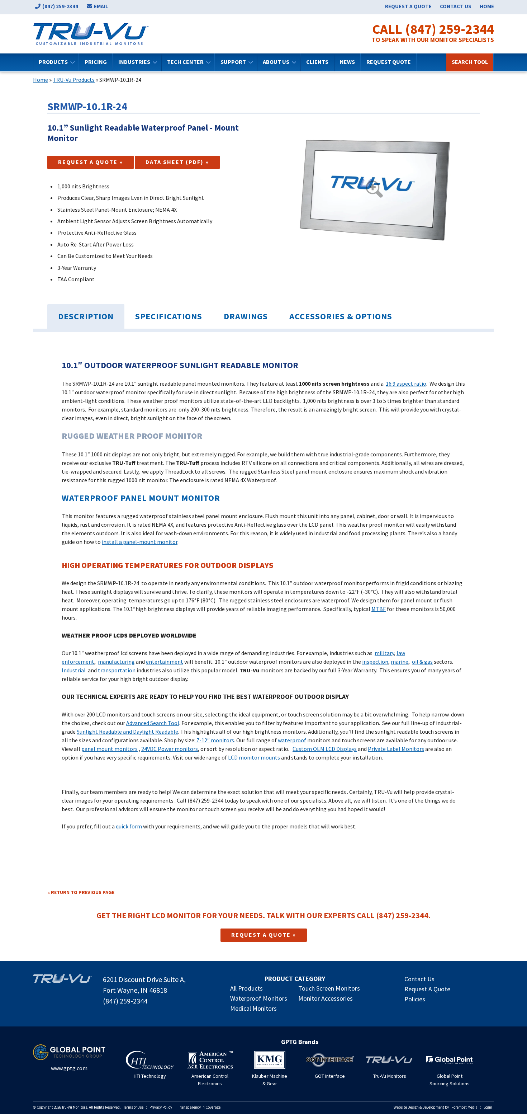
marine (399, 661)
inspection (375, 661)
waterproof (292, 740)
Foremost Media (464, 1107)
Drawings (246, 316)
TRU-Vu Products (74, 79)
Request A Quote (427, 989)
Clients (317, 61)
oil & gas (422, 661)
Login (488, 1107)
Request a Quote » (90, 161)
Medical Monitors (253, 1008)
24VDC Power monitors (169, 748)
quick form (129, 826)
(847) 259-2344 (60, 6)
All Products (246, 988)
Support (233, 61)
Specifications (168, 316)
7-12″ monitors (214, 740)
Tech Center (185, 61)
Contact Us (455, 6)
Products (53, 61)
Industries (134, 61)
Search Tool (470, 61)
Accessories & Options (340, 316)
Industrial (74, 670)
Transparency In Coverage (199, 1107)
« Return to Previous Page (80, 892)
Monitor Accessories (325, 998)
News (347, 61)
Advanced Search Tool (152, 723)
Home (487, 6)
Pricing (96, 61)
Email (101, 6)
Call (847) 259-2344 (433, 29)
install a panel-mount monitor (139, 541)
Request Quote (388, 61)
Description (86, 316)
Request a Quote (408, 6)
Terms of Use (133, 1107)
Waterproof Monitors (258, 998)
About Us (276, 61)
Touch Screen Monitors (329, 988)
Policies (414, 999)
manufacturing (116, 661)
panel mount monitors (109, 748)
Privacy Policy (160, 1107)
